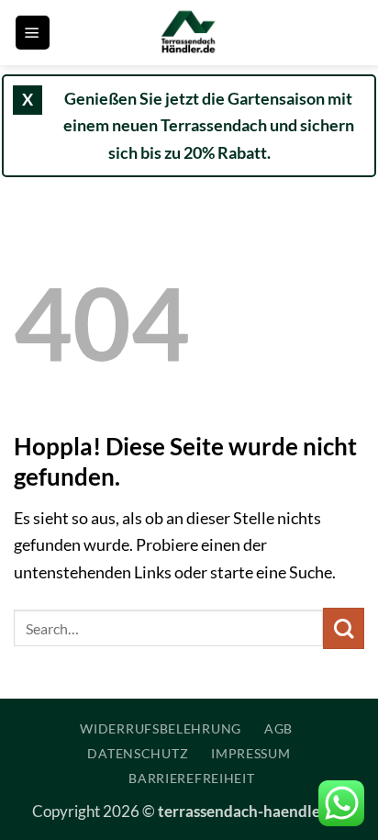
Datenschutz (137, 753)
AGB (278, 728)
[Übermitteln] (343, 628)
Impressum (250, 753)
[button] (33, 33)
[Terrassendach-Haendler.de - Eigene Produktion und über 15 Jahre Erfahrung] (189, 32)
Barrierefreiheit (191, 778)
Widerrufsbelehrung (160, 728)
